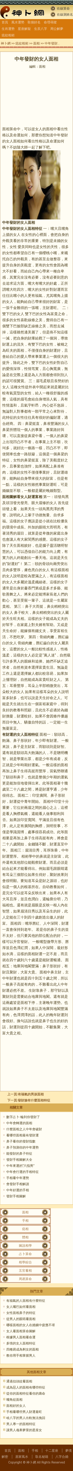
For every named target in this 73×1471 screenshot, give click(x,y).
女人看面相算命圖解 (20, 1331)
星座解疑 (24, 29)
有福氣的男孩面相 (31, 1094)
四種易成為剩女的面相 (22, 1349)
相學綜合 (25, 1262)
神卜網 (6, 43)
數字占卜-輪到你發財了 (23, 1117)
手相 (25, 1221)
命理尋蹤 (50, 22)
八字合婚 (61, 1457)
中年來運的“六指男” (20, 1166)
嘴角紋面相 (14, 1400)
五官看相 (25, 1270)
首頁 (5, 22)
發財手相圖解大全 (19, 1160)
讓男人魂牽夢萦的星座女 (24, 1430)
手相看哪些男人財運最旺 (24, 1412)
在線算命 (63, 8)
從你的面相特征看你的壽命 (25, 1393)
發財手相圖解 (16, 1196)
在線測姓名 (65, 14)
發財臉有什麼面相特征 (34, 1100)
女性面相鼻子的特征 (20, 1313)
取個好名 (34, 22)
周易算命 (25, 1279)
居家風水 (21, 1457)
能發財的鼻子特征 (19, 1153)
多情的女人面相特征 (20, 1343)
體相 (25, 1237)
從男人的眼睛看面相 (20, 1319)
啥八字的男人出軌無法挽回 (25, 1418)
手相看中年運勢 (17, 1178)
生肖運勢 (8, 29)
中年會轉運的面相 (19, 1123)
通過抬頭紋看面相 (19, 1381)
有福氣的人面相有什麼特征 (25, 1301)
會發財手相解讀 (17, 1184)
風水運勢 (17, 22)
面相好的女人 (16, 1406)
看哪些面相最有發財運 (22, 1135)
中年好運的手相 (17, 1190)
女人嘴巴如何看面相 (20, 1307)
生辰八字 (40, 29)
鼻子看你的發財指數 (20, 1141)
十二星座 (51, 1451)
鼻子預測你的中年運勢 (22, 1147)
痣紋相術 (8, 35)
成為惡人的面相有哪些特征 (25, 1387)
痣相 (25, 1229)
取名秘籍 (41, 1457)
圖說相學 (25, 1246)
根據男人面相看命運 (20, 1337)
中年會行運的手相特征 (22, 1172)
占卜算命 (25, 1254)
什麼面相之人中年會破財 (24, 1129)
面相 (36, 43)
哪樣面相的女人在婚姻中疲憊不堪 (30, 1325)
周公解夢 (56, 29)
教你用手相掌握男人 (20, 1355)
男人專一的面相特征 (20, 1424)
